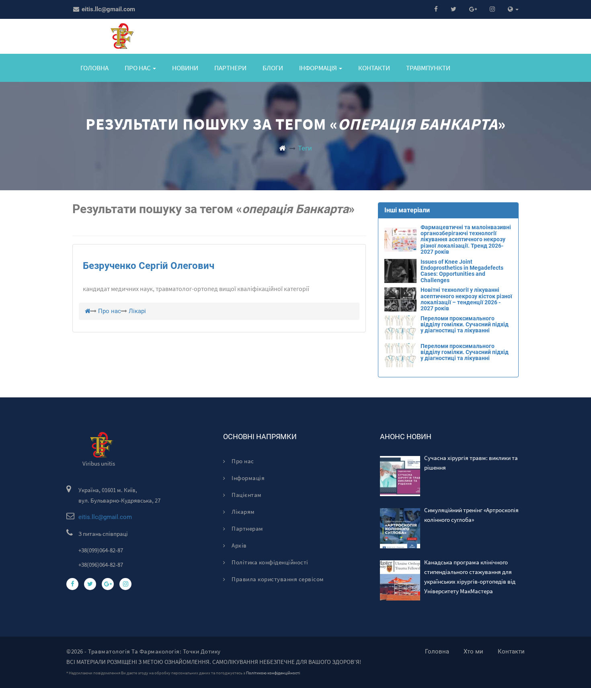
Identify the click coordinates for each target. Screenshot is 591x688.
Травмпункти (428, 67)
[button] (513, 9)
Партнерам (246, 528)
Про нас (242, 461)
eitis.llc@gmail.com (107, 9)
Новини (185, 67)
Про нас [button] (138, 67)
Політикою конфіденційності (273, 673)
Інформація (247, 478)
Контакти (374, 67)
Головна (94, 67)
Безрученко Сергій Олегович (148, 265)
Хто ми (473, 651)
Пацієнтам (246, 495)
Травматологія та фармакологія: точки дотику (154, 651)
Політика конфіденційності (269, 562)
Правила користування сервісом (277, 579)
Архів (238, 545)
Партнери (230, 67)
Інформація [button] (318, 67)
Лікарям (242, 511)
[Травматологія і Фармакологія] (282, 148)
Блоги (273, 67)
